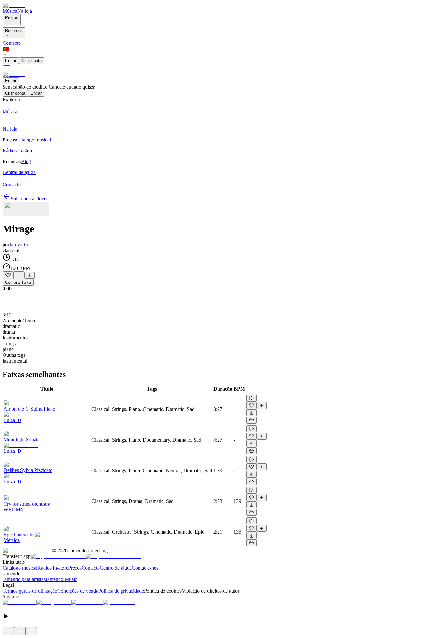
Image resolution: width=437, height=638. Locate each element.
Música (10, 11)
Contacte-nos (145, 567)
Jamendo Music (61, 579)
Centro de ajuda (116, 567)
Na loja (24, 11)
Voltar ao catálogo (28, 198)
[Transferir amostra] (29, 275)
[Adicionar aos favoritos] (8, 275)
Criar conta (31, 60)
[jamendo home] (14, 5)
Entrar (10, 60)
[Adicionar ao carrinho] (251, 420)
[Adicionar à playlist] (18, 275)
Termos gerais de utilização (30, 591)
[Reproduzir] (251, 398)
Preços (11, 17)
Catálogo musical (20, 567)
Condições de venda (77, 591)
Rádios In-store (52, 567)
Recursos (14, 30)
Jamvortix (19, 244)
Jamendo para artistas (24, 579)
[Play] (26, 209)
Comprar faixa (18, 282)
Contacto (12, 43)
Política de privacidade (121, 591)
